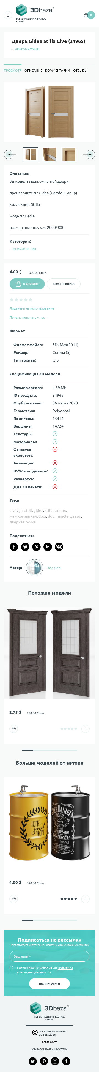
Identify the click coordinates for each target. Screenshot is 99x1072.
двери (75, 516)
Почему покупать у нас (27, 317)
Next (82, 154)
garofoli (25, 510)
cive (13, 510)
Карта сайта (49, 1041)
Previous (17, 154)
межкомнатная (23, 516)
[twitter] (25, 547)
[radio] (12, 299)
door (42, 516)
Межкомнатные (27, 49)
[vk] (59, 547)
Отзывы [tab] (80, 70)
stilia (49, 510)
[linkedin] (47, 547)
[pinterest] (36, 547)
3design (54, 568)
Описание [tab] (33, 70)
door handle (58, 516)
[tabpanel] (49, 332)
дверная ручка (23, 522)
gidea (38, 510)
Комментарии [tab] (57, 70)
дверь (60, 510)
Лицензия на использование (32, 308)
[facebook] (14, 547)
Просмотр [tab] (12, 70)
